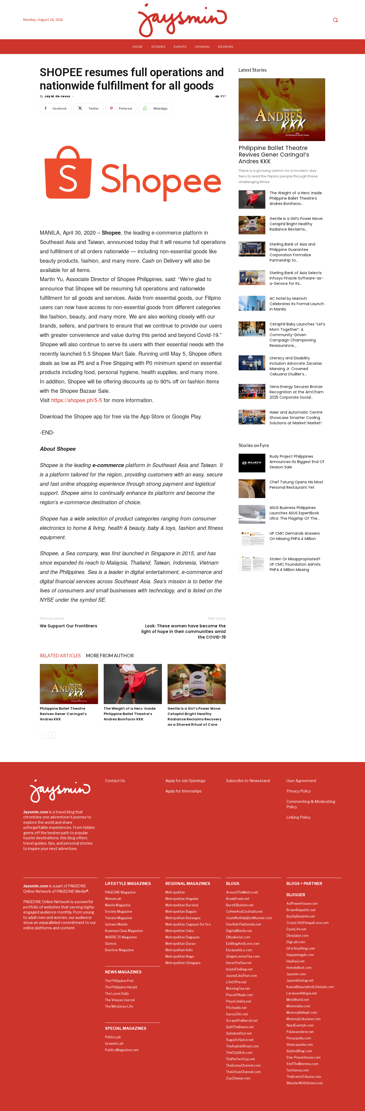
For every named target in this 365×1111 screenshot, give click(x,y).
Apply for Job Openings (185, 780)
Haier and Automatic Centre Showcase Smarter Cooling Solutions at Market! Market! (296, 418)
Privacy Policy (298, 791)
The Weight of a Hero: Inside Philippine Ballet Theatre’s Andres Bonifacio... (296, 198)
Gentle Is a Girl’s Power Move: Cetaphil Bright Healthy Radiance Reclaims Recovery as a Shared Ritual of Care (195, 716)
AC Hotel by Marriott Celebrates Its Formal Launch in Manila (297, 304)
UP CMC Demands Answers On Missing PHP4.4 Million (295, 536)
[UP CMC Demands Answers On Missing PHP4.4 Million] (252, 538)
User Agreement (301, 780)
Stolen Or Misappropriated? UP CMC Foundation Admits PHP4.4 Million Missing (295, 564)
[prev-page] (43, 735)
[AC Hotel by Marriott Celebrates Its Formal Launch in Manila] (252, 303)
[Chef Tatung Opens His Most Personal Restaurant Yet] (252, 488)
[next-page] (51, 735)
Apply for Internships (183, 791)
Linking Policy (298, 817)
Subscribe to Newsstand (248, 780)
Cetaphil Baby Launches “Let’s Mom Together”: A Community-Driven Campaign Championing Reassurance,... (297, 334)
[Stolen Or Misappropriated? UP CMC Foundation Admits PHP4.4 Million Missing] (252, 563)
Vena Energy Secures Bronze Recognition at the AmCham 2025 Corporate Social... (297, 392)
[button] (335, 19)
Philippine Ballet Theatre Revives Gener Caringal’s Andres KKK (63, 714)
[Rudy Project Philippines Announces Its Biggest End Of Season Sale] (252, 463)
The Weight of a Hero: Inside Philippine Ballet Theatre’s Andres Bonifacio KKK (130, 714)
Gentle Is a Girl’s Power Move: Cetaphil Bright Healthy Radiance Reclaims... (296, 224)
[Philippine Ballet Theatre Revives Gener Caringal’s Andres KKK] (69, 684)
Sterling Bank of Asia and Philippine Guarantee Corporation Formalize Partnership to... (292, 252)
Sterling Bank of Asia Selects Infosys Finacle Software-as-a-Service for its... (296, 278)
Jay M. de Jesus (57, 96)
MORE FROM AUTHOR (110, 655)
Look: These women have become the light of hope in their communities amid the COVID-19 (183, 631)
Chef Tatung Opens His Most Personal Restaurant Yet (296, 484)
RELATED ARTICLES (60, 655)
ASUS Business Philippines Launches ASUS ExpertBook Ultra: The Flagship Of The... (295, 513)
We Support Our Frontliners (68, 626)
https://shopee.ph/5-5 (76, 400)
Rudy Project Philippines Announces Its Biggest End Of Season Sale (297, 462)
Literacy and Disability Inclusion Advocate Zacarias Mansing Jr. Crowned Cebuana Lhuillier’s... (296, 366)
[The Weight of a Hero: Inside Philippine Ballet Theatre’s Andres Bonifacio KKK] (133, 684)
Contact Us (115, 780)
